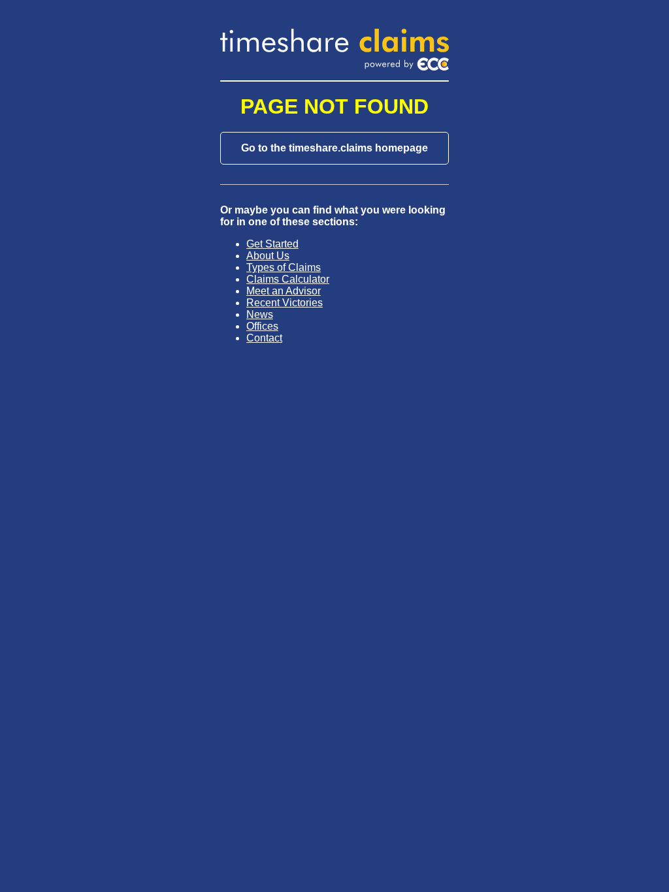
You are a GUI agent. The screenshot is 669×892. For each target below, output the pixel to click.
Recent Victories (284, 302)
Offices (262, 326)
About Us (267, 255)
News (259, 314)
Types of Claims (283, 267)
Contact (264, 337)
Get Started (272, 243)
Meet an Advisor (283, 290)
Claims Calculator (287, 279)
